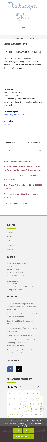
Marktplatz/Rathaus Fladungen (16, 114)
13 (31, 409)
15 (41, 409)
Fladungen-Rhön (23, 11)
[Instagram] (19, 369)
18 (20, 414)
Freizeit (7, 124)
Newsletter (10, 232)
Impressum (10, 250)
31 (36, 398)
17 (15, 414)
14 (36, 409)
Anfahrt (9, 237)
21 (36, 414)
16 (10, 414)
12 (25, 409)
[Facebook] (10, 369)
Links (9, 241)
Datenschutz (11, 245)
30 (31, 398)
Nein (28, 431)
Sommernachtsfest (11, 142)
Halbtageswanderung (35, 142)
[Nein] (43, 429)
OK (17, 431)
